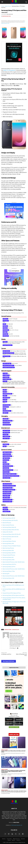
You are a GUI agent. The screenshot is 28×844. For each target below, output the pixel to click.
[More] (17, 18)
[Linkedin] (14, 18)
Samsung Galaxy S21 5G (9, 518)
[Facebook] (2, 18)
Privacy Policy (9, 838)
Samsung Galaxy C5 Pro (9, 566)
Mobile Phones (8, 6)
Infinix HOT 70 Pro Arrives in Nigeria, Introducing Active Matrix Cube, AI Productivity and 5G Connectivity (13, 771)
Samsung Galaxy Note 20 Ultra (11, 529)
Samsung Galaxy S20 (8, 550)
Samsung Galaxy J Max (9, 571)
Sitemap (9, 840)
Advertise (4, 838)
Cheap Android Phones (9, 555)
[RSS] (15, 834)
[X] (5, 18)
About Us (13, 840)
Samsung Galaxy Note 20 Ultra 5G (11, 534)
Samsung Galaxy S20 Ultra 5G (10, 536)
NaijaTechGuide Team (6, 16)
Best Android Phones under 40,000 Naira (14, 569)
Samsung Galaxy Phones (9, 541)
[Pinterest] (8, 18)
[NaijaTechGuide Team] (6, 640)
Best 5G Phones (7, 522)
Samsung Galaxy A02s (8, 559)
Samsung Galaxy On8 (8, 578)
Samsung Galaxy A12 (8, 557)
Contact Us (18, 840)
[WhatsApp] (11, 18)
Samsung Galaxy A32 (8, 543)
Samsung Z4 (6, 573)
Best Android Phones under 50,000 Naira (13, 576)
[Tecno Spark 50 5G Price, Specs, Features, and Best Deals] (14, 742)
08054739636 (16, 822)
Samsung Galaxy (15, 629)
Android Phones (7, 629)
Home (2, 6)
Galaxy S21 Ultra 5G (8, 532)
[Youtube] (17, 647)
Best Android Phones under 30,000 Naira (13, 562)
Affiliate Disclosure (16, 838)
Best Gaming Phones (8, 548)
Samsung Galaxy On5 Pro (9, 564)
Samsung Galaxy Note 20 (9, 527)
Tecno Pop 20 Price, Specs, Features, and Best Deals (13, 791)
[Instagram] (12, 647)
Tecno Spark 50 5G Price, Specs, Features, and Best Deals (13, 751)
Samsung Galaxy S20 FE (9, 552)
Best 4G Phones (7, 539)
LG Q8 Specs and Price (6, 654)
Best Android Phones (8, 525)
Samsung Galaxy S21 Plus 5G (10, 520)
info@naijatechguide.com (16, 825)
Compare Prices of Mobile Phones (12, 545)
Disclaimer (23, 838)
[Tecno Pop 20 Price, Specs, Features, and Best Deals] (14, 782)
